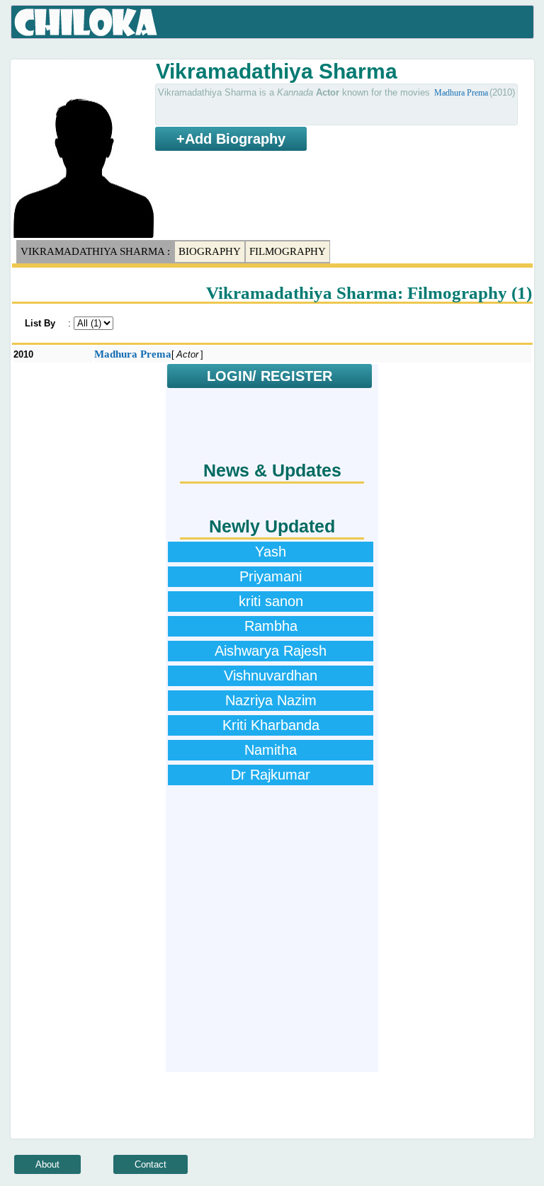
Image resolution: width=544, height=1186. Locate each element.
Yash (270, 551)
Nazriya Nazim (271, 700)
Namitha (270, 750)
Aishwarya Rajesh (271, 650)
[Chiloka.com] (86, 22)
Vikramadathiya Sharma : (95, 251)
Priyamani (270, 576)
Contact (150, 1164)
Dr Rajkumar (270, 774)
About (47, 1164)
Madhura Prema (461, 93)
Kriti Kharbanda (270, 725)
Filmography (287, 251)
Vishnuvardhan (270, 675)
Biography (209, 251)
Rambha (271, 626)
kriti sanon (271, 601)
